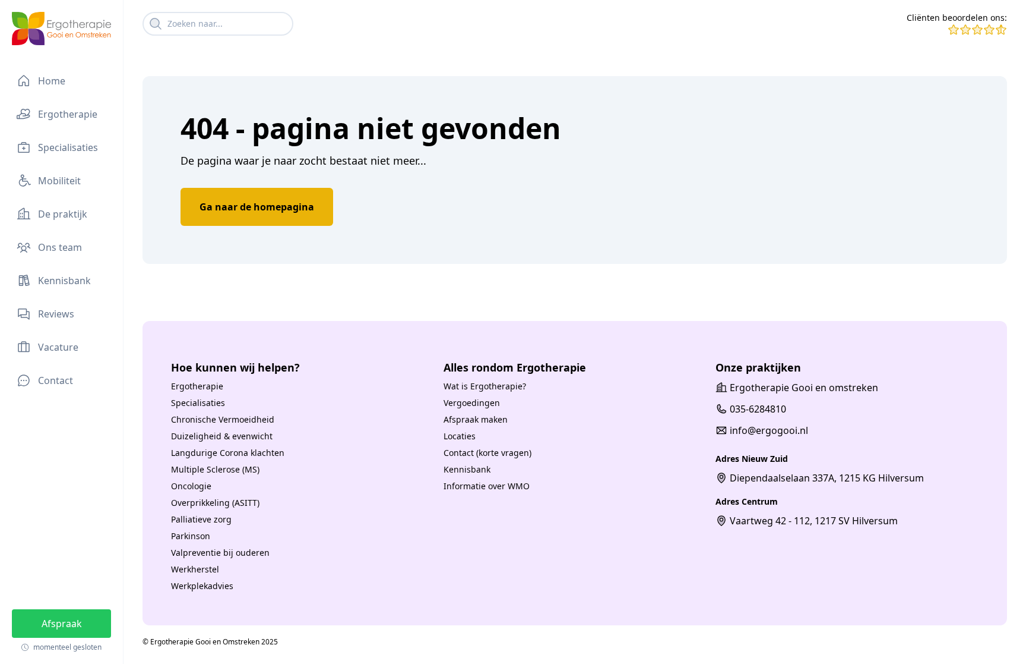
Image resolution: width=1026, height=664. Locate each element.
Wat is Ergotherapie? (485, 386)
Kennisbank (64, 280)
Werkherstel (195, 569)
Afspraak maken (476, 419)
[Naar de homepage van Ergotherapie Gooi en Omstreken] (61, 28)
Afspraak (62, 623)
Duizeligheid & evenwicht (222, 436)
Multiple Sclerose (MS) (215, 469)
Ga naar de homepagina (257, 206)
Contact (55, 380)
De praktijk (62, 214)
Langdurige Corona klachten (227, 452)
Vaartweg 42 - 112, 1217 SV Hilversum (814, 520)
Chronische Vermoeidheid (222, 419)
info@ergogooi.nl (769, 430)
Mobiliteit (59, 180)
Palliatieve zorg (201, 519)
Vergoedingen (472, 402)
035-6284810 (758, 409)
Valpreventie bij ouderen (220, 552)
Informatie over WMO (487, 486)
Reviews (56, 313)
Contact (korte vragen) (487, 452)
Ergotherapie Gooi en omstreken (804, 387)
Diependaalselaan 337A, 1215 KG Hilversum (827, 477)
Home (51, 80)
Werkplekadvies (202, 585)
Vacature (58, 347)
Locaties (460, 436)
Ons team (60, 247)
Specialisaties (68, 147)
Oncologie (191, 486)
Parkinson (190, 536)
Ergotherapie (67, 114)
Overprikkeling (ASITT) (215, 502)
